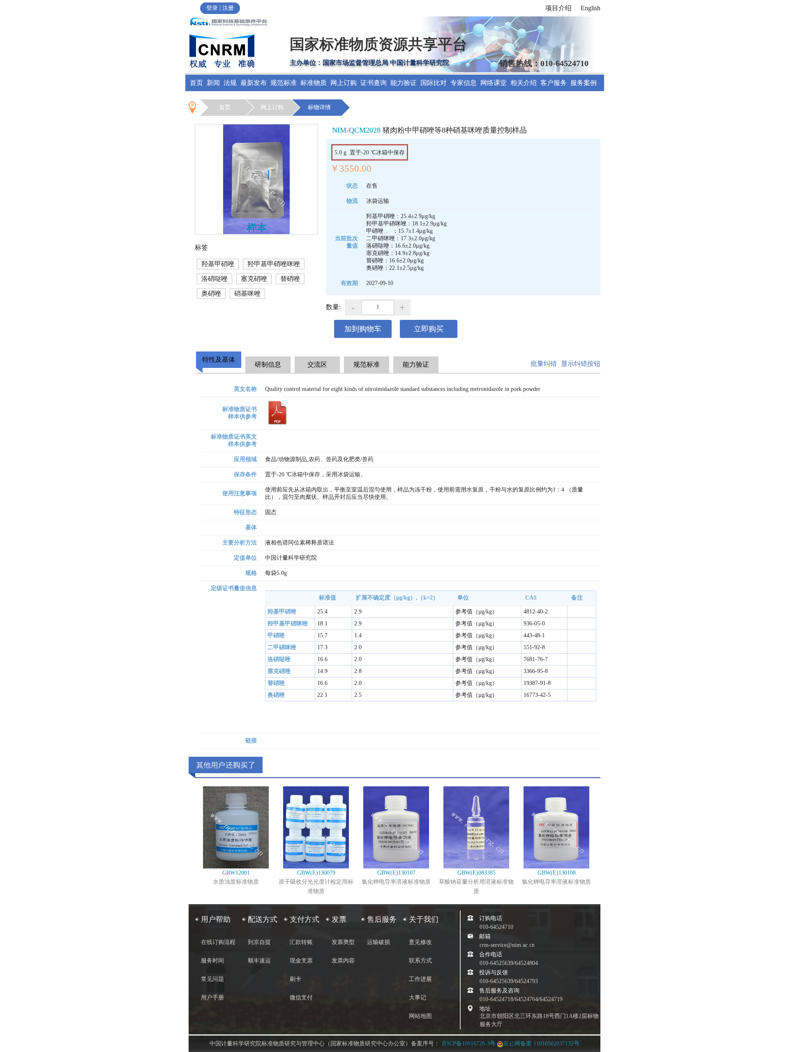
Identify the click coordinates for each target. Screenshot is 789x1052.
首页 (196, 82)
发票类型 (343, 942)
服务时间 (212, 961)
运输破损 (378, 942)
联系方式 (420, 961)
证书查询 (373, 82)
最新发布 (253, 82)
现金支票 (301, 961)
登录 (212, 8)
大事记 (417, 998)
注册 (228, 8)
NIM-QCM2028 (356, 130)
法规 (230, 82)
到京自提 (259, 942)
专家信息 (463, 82)
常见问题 (212, 979)
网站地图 (420, 1016)
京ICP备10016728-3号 (468, 1044)
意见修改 (420, 942)
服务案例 (583, 82)
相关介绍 (523, 82)
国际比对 (433, 82)
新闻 (213, 82)
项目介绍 (558, 8)
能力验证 (403, 82)
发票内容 (343, 961)
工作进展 (420, 979)
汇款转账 (301, 942)
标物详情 (319, 107)
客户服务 (553, 82)
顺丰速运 (259, 961)
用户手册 (212, 998)
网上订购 (272, 107)
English (590, 8)
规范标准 (283, 82)
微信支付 (301, 998)
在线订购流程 (218, 942)
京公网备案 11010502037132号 (541, 1044)
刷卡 (295, 979)
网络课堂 (493, 82)
